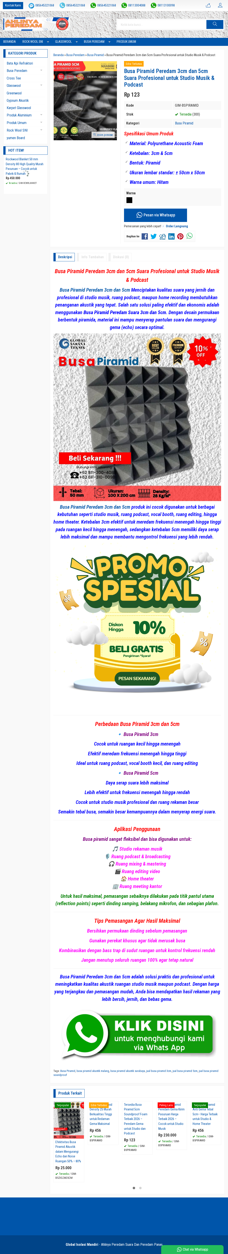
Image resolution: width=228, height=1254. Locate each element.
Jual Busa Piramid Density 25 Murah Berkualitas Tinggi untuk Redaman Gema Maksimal (101, 1151)
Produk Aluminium (19, 115)
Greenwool (14, 93)
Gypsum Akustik (18, 100)
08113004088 (136, 5)
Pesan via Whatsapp (159, 215)
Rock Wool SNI (32, 42)
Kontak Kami (13, 5)
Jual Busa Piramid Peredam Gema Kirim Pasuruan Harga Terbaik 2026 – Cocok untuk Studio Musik (171, 1154)
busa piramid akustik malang (93, 1071)
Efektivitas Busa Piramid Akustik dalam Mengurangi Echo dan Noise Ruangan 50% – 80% (68, 1151)
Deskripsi (65, 257)
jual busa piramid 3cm (158, 1071)
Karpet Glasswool (19, 108)
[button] (214, 24)
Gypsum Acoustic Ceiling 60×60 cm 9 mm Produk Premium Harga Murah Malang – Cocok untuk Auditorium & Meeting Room (24, 168)
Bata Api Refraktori (20, 63)
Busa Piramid (184, 123)
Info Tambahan (92, 257)
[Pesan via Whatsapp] (208, 5)
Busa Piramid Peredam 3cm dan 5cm (95, 290)
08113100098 (166, 5)
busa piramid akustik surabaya (127, 1071)
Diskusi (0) (121, 257)
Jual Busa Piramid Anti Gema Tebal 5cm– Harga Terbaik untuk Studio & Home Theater (205, 1151)
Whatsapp (73, 1177)
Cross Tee (14, 78)
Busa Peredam (94, 42)
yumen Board (16, 138)
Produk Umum (126, 42)
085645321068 (44, 5)
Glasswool (63, 42)
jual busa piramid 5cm (185, 1071)
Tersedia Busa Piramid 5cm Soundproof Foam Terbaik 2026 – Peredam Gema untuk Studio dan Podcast (135, 1156)
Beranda (9, 42)
